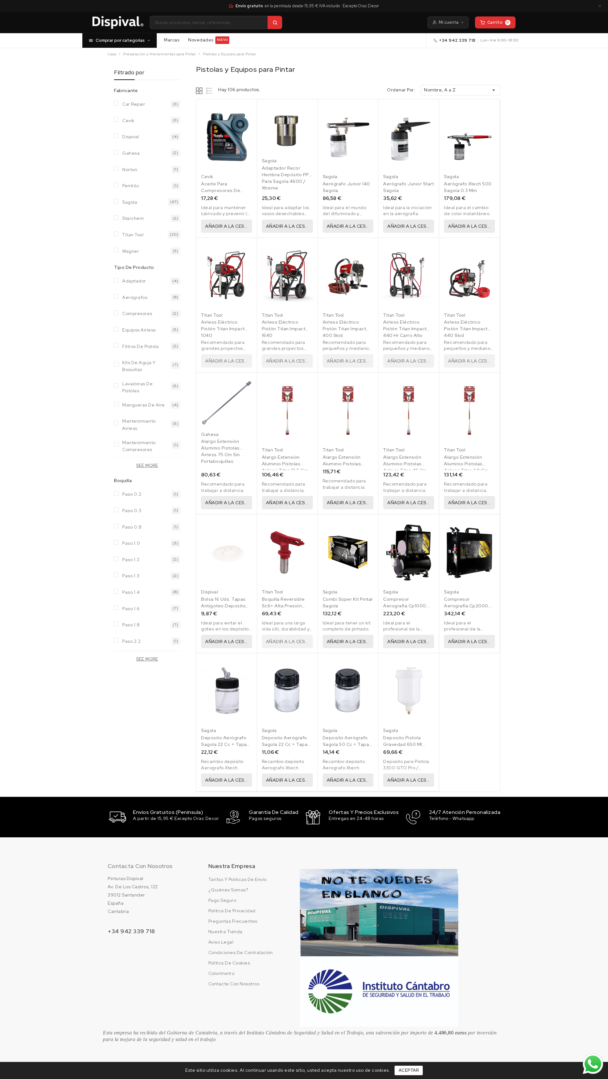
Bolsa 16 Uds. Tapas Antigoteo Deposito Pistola (223, 605)
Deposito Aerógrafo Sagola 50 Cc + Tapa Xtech (346, 744)
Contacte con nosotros (234, 984)
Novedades (208, 40)
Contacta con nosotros (140, 866)
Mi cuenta (449, 22)
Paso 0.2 (131, 494)
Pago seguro (222, 900)
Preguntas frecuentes (232, 921)
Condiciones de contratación (240, 952)
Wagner (130, 251)
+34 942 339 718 (457, 40)
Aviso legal (221, 942)
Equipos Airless (139, 330)
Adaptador (134, 281)
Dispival (130, 137)
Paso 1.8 (131, 625)
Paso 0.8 (132, 527)
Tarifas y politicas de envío (237, 879)
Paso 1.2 (130, 559)
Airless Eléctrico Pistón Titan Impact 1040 (223, 328)
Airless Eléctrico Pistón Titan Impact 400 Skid (344, 328)
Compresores (137, 313)
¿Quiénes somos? (228, 890)
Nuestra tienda (225, 931)
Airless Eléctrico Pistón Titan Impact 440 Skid (466, 328)
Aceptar (409, 1070)
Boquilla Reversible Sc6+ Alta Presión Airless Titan (283, 605)
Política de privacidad (232, 911)
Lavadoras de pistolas (137, 387)
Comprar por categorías (120, 40)
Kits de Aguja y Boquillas (139, 365)
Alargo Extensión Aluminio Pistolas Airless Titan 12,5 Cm (285, 463)
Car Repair (133, 104)
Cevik (128, 120)
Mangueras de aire (143, 405)
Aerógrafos (134, 297)
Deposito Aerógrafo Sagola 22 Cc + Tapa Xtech (285, 744)
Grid (200, 91)
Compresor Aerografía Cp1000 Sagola (404, 605)
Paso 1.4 (131, 592)
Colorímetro (221, 973)
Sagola (129, 202)
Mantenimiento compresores (139, 445)
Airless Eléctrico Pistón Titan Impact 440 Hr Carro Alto (405, 328)
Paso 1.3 (130, 576)
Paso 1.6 (131, 608)
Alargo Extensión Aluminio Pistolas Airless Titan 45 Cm (405, 463)
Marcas (171, 40)
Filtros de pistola (140, 346)
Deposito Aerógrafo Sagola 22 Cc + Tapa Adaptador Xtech (224, 744)
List (209, 91)
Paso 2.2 (131, 641)
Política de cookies (229, 963)
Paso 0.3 (131, 510)
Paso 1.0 (131, 543)
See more (147, 465)
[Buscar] (275, 22)
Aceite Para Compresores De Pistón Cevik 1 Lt (220, 190)
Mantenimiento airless (139, 424)
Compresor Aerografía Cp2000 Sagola (466, 605)
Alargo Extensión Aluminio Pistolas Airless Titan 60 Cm (466, 463)
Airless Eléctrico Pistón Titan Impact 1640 (284, 328)
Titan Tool (132, 235)
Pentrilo (130, 186)
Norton (129, 169)
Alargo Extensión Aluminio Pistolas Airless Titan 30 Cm (345, 463)
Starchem (133, 218)
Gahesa (131, 153)
